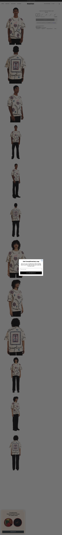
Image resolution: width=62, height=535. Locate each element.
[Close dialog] (42, 260)
